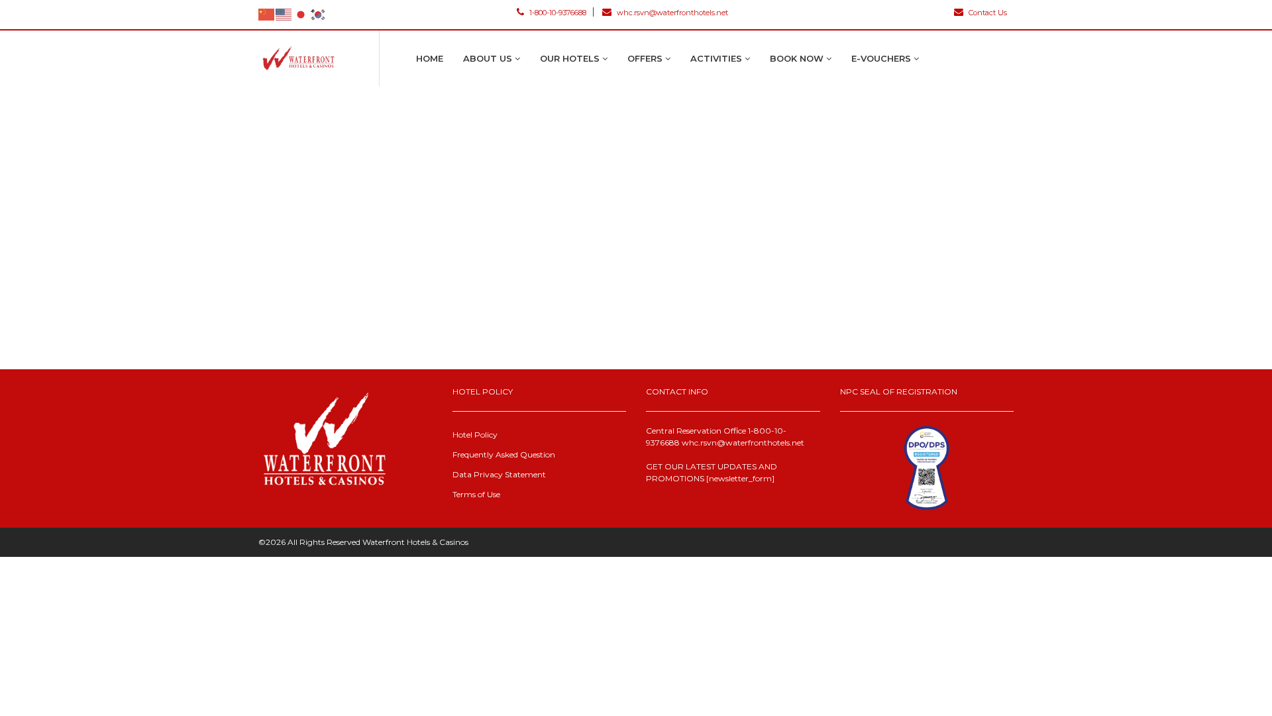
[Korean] (318, 14)
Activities (717, 58)
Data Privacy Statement (499, 474)
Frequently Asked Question (503, 454)
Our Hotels (571, 58)
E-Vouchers (882, 58)
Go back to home (640, 353)
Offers (646, 58)
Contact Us (987, 12)
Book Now (798, 58)
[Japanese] (301, 14)
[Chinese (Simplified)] (267, 14)
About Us (489, 58)
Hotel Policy (475, 435)
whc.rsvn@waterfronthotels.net (671, 12)
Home (429, 58)
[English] (284, 14)
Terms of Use (476, 494)
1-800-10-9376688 (556, 12)
